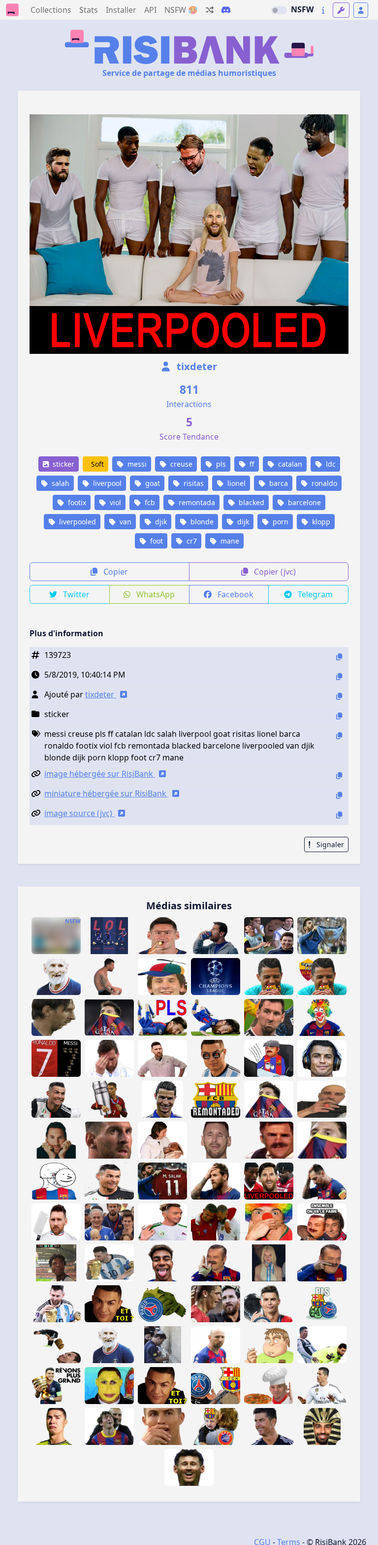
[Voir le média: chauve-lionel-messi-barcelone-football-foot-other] (215, 1344)
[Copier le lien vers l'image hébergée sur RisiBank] (339, 775)
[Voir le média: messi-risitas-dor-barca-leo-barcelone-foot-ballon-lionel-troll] (268, 1140)
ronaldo (323, 483)
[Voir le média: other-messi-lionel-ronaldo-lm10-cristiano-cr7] (321, 1344)
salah (59, 483)
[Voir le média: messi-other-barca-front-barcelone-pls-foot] (215, 1181)
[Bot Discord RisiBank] (226, 10)
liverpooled (76, 521)
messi (136, 464)
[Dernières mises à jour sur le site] (323, 10)
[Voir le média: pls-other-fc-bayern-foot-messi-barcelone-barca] (109, 1140)
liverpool (106, 483)
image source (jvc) (79, 813)
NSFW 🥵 (181, 9)
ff (251, 464)
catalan (289, 464)
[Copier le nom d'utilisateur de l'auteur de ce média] (339, 696)
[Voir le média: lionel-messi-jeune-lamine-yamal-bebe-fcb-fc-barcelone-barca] (162, 1140)
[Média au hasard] (210, 10)
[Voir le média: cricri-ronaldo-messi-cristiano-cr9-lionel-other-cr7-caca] (56, 1344)
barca (277, 483)
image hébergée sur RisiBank (99, 773)
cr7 (191, 541)
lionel (235, 483)
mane (229, 541)
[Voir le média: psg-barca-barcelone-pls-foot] (321, 1303)
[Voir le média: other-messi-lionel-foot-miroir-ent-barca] (189, 1467)
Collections (51, 9)
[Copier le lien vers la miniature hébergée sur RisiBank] (339, 795)
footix (76, 502)
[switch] (279, 10)
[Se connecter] (360, 10)
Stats (88, 9)
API (150, 9)
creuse (180, 464)
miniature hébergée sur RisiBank (106, 793)
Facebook (234, 594)
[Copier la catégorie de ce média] (339, 715)
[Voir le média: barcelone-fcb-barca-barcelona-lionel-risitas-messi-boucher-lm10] (56, 1221)
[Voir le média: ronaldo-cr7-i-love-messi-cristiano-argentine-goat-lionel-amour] (215, 1058)
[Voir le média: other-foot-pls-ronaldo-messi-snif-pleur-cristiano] (215, 1303)
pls (220, 464)
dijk (242, 521)
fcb (149, 502)
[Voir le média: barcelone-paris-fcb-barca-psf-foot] (215, 1385)
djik (160, 521)
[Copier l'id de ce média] (339, 656)
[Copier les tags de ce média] (339, 735)
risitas (193, 483)
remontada (196, 502)
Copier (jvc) (274, 571)
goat (151, 483)
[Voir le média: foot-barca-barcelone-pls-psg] (162, 1303)
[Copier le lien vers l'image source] (339, 815)
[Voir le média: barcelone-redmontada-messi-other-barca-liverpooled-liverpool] (268, 1181)
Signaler (329, 844)
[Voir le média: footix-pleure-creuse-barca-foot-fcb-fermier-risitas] (268, 1058)
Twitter (75, 594)
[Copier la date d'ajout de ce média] (339, 676)
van (124, 521)
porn (279, 521)
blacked (250, 502)
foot (155, 541)
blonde (201, 521)
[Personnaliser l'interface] (341, 10)
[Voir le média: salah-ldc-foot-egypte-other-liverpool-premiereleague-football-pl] (321, 1426)
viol (114, 502)
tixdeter (195, 366)
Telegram (314, 594)
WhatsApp (154, 594)
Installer (121, 9)
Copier (114, 571)
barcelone (303, 502)
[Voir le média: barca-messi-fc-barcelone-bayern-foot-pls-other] (321, 1181)
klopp (320, 521)
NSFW (302, 9)
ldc (330, 464)
